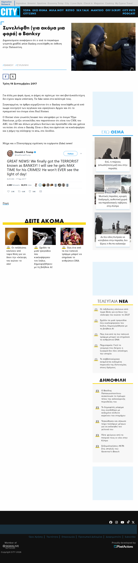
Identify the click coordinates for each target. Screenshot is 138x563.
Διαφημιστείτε (113, 536)
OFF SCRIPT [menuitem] (113, 10)
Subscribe (130, 536)
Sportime (41, 3)
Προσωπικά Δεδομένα (90, 536)
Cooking (109, 3)
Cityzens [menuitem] (29, 13)
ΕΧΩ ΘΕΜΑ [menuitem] (39, 10)
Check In (88, 3)
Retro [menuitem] (70, 10)
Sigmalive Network (6, 3)
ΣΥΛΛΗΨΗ (22, 65)
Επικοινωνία (68, 536)
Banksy (8, 65)
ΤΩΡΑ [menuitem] (27, 10)
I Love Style (76, 3)
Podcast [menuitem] (129, 13)
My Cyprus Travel (124, 3)
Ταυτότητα (52, 536)
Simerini (31, 3)
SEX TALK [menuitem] (82, 10)
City (67, 3)
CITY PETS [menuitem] (129, 10)
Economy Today (56, 3)
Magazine (99, 3)
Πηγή (6, 203)
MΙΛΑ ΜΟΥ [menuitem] (56, 10)
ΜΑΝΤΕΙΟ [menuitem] (97, 10)
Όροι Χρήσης (36, 536)
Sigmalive (21, 3)
